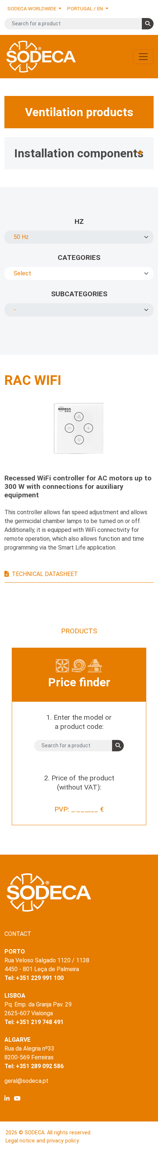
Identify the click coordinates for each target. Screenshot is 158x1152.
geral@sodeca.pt (26, 1080)
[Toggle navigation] (143, 56)
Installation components (79, 153)
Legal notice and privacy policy (42, 1141)
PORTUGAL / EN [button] (85, 8)
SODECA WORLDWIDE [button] (32, 8)
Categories (79, 257)
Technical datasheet (45, 573)
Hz (79, 221)
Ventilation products (79, 112)
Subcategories (79, 294)
